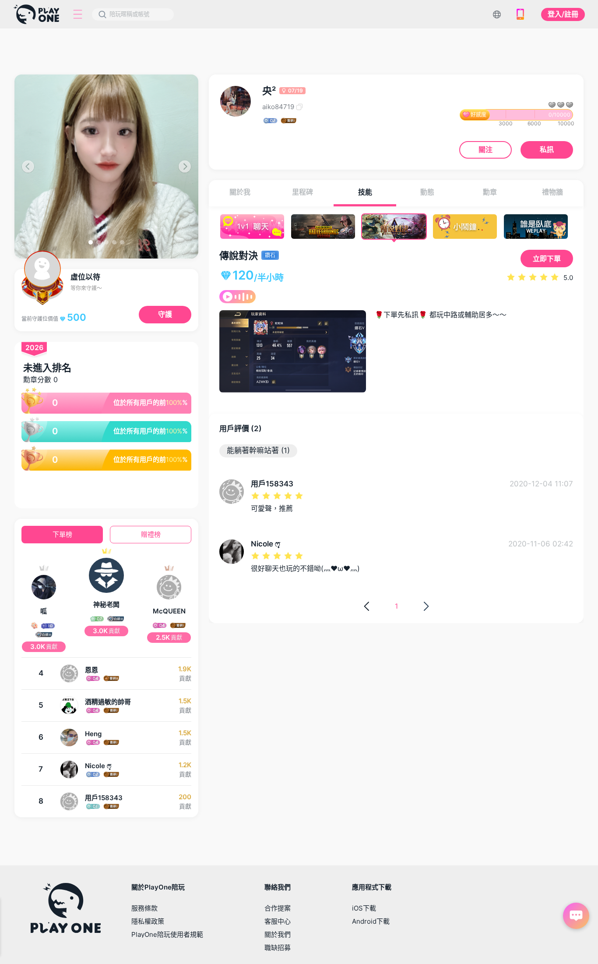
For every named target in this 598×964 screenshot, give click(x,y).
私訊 (547, 149)
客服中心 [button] (277, 921)
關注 (485, 149)
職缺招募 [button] (277, 947)
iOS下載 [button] (364, 908)
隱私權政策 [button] (147, 921)
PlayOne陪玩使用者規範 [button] (167, 934)
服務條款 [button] (144, 908)
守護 (165, 314)
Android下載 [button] (371, 921)
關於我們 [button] (277, 934)
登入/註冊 (563, 14)
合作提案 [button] (277, 908)
